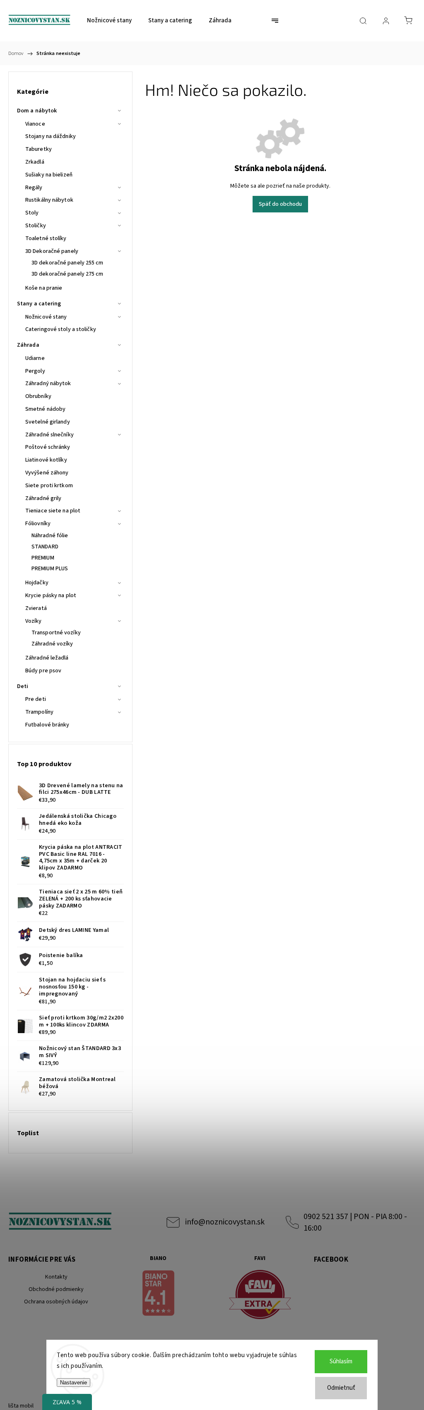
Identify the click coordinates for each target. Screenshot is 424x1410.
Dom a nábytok (37, 111)
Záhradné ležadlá (47, 658)
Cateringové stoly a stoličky (60, 329)
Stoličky (35, 226)
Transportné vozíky (56, 633)
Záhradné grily (43, 498)
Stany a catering (39, 304)
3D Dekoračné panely (51, 251)
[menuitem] (109, 20)
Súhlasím (341, 1361)
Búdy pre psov (43, 671)
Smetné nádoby (45, 409)
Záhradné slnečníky (49, 435)
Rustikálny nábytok (49, 200)
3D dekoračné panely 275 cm (67, 274)
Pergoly (35, 371)
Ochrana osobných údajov (56, 1302)
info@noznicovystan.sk (225, 1222)
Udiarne (35, 358)
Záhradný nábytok (48, 383)
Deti (22, 686)
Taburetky (38, 149)
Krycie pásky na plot (50, 595)
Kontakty (56, 1277)
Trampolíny (39, 712)
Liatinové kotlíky (46, 460)
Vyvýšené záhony (47, 473)
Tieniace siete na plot (52, 511)
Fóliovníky (38, 523)
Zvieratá (36, 608)
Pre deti (35, 699)
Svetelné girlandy (47, 422)
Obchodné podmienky (56, 1289)
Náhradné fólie (49, 535)
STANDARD (44, 547)
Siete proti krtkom (49, 485)
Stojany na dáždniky (50, 136)
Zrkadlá (34, 162)
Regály (34, 187)
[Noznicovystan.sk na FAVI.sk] (260, 1296)
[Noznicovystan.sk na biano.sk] (158, 1294)
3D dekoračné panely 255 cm (67, 263)
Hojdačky (36, 583)
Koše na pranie (43, 288)
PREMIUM (42, 558)
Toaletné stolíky (46, 238)
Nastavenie (73, 1382)
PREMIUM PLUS (49, 568)
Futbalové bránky (47, 725)
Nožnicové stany (46, 317)
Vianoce (35, 124)
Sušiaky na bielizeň (48, 175)
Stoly (32, 213)
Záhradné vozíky (52, 644)
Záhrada (28, 345)
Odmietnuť (341, 1388)
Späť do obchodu (280, 204)
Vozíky (33, 621)
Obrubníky (38, 396)
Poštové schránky (47, 447)
